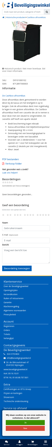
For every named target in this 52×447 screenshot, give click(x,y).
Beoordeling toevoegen (17, 268)
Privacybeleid (10, 314)
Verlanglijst (9, 338)
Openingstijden (11, 290)
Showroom (9, 397)
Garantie (8, 302)
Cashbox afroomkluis (36, 17)
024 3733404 (12, 354)
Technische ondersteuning (16, 401)
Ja (25, 422)
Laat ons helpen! (10, 172)
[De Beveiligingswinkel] (26, 5)
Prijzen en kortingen (13, 393)
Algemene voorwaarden (15, 310)
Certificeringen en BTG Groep (17, 389)
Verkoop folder (13, 163)
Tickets (7, 334)
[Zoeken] (47, 12)
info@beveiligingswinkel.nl (19, 358)
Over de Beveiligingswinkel (16, 286)
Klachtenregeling (11, 306)
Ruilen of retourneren (14, 298)
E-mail (10, 234)
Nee (25, 428)
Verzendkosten (10, 294)
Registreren (9, 326)
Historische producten (15, 17)
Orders (7, 330)
